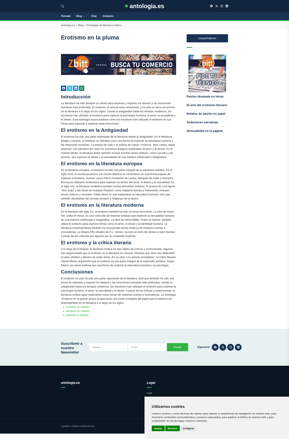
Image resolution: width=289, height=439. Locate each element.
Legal (149, 393)
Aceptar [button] (158, 428)
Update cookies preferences (78, 426)
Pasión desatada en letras (205, 96)
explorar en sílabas (77, 315)
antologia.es (146, 6)
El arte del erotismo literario (207, 105)
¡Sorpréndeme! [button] (207, 38)
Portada (65, 16)
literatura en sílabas (77, 311)
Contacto (108, 16)
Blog (79, 16)
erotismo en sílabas (77, 306)
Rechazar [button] (172, 428)
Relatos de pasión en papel (206, 113)
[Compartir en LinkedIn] (75, 88)
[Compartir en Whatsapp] (81, 88)
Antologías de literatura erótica (103, 25)
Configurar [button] (188, 428)
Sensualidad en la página (205, 131)
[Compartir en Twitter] (69, 88)
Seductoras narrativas (202, 122)
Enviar (177, 347)
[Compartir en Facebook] (63, 88)
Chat (94, 16)
